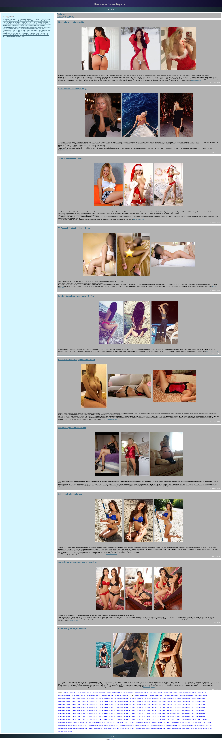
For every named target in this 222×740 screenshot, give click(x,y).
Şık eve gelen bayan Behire (70, 494)
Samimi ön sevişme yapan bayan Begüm (76, 296)
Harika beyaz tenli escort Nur (71, 22)
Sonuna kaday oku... (196, 80)
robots (110, 739)
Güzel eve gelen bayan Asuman (72, 629)
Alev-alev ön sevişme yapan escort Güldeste (77, 562)
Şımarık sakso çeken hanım (70, 158)
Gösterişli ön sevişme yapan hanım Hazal (76, 359)
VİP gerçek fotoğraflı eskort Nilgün (74, 228)
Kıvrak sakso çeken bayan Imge (72, 89)
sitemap (115, 739)
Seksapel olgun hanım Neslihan (72, 427)
